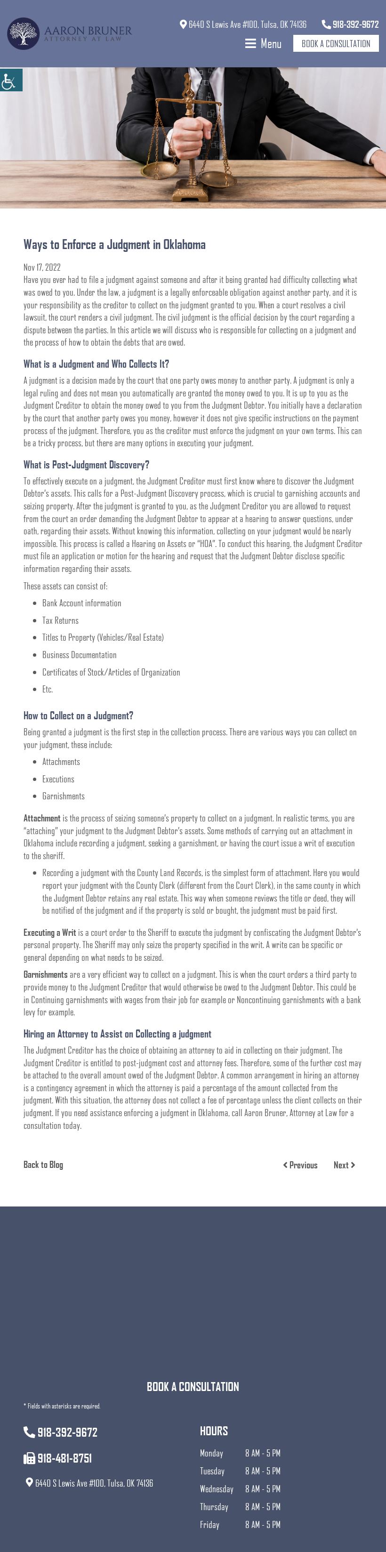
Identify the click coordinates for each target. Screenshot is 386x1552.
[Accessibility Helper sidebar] (11, 80)
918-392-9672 (355, 24)
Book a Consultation (336, 43)
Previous (303, 1164)
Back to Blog (43, 1164)
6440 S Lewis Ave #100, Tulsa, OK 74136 (246, 24)
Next (342, 1164)
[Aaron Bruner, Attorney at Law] (69, 33)
